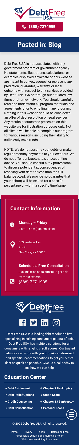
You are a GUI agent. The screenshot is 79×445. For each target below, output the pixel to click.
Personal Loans (53, 408)
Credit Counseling (20, 401)
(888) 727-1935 (33, 281)
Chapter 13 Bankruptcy (58, 401)
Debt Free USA (32, 423)
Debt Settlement (19, 388)
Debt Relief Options (21, 395)
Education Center (25, 377)
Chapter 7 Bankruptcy (57, 388)
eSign (42, 432)
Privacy (28, 432)
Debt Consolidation (20, 408)
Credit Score (51, 395)
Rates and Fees (59, 432)
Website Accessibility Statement (39, 439)
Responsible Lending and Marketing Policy (40, 435)
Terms (14, 432)
